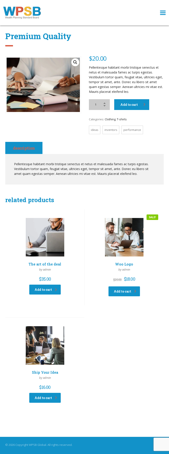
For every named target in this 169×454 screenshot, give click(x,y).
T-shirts (122, 119)
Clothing (110, 119)
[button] (75, 62)
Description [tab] (24, 148)
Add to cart (129, 105)
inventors (111, 130)
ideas (94, 130)
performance (132, 130)
